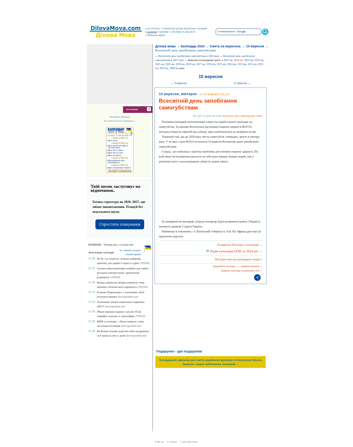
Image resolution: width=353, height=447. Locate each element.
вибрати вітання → (251, 266)
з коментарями (133, 254)
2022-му (258, 60)
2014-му (231, 64)
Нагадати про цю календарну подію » (238, 259)
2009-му (174, 68)
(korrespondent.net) (128, 296)
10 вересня (255, 46)
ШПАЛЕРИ (190, 32)
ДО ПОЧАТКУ (154, 29)
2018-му (190, 64)
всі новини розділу (130, 250)
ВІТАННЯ (164, 32)
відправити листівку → (226, 266)
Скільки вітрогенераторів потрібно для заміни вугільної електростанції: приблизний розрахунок (122, 273)
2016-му (211, 64)
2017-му (200, 64)
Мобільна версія (156, 35)
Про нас (160, 442)
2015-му (221, 64)
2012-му (252, 64)
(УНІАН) (145, 263)
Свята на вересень (225, 46)
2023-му (248, 60)
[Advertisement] (176, 11)
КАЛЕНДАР (152, 32)
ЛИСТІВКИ (176, 32)
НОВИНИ (203, 29)
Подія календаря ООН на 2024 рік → (235, 251)
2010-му (163, 68)
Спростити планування (119, 224)
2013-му (242, 64)
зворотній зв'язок (190, 442)
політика (173, 442)
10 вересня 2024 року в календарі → (239, 244)
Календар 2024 (193, 46)
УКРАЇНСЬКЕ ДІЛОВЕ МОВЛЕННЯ (179, 29)
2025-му (228, 60)
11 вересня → (241, 83)
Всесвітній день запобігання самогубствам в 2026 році (188, 56)
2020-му (169, 64)
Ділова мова (165, 46)
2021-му (159, 64)
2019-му (180, 64)
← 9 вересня (178, 83)
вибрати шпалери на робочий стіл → (241, 270)
